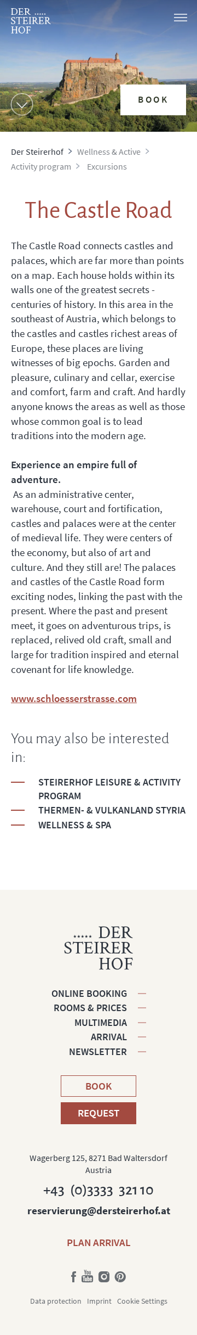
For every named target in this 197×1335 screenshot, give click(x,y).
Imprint (99, 1301)
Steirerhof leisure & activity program (109, 789)
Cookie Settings (142, 1301)
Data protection (56, 1301)
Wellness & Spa (74, 824)
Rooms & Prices (90, 1007)
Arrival (109, 1036)
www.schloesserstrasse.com (74, 698)
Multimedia (100, 1022)
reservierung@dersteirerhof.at (98, 1210)
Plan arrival (99, 1242)
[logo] (31, 20)
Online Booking (89, 993)
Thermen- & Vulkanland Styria (112, 810)
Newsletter (98, 1051)
